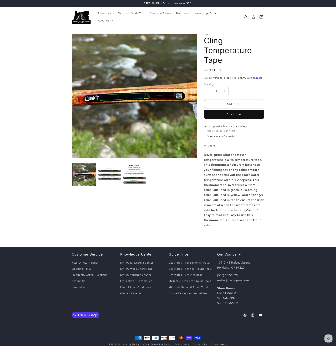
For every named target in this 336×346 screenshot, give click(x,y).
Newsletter (79, 287)
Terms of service (219, 344)
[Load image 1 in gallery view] (84, 174)
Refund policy (182, 344)
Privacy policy (200, 344)
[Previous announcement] (73, 3)
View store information (221, 136)
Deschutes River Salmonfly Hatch (190, 262)
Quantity (209, 84)
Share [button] (211, 145)
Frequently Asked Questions (89, 275)
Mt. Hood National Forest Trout (188, 287)
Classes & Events (131, 293)
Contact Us (78, 281)
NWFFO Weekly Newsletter (137, 268)
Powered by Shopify (161, 344)
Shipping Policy (81, 268)
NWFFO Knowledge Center (136, 262)
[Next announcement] (263, 3)
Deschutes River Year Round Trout (190, 268)
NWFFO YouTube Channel (136, 275)
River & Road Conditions (135, 287)
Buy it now (234, 114)
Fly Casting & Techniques (136, 281)
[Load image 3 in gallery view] (134, 174)
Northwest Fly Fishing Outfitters (133, 344)
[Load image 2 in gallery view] (109, 174)
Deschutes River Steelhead (186, 275)
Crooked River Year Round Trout (189, 293)
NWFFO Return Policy (85, 262)
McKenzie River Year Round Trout (190, 281)
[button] (106, 13)
